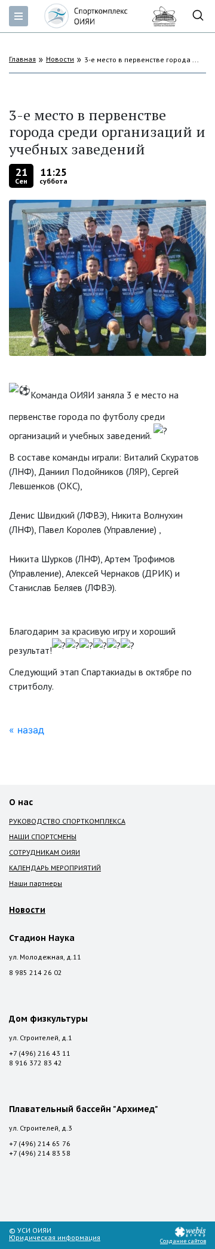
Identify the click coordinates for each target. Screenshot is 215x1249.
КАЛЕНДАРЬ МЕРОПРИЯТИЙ (55, 867)
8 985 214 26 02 (35, 972)
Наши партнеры (35, 883)
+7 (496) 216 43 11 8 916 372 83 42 (39, 1058)
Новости (60, 58)
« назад (26, 730)
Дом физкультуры (48, 1018)
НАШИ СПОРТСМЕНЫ (42, 836)
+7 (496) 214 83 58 (39, 1153)
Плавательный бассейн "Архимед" (83, 1109)
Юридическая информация (54, 1237)
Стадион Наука (42, 938)
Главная (22, 58)
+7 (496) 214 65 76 (39, 1143)
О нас (21, 802)
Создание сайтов (183, 1241)
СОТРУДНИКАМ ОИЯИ (44, 852)
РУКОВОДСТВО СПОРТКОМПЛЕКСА (67, 821)
